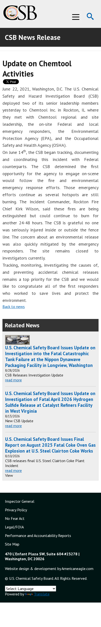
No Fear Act (15, 518)
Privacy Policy (16, 509)
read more (13, 379)
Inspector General (19, 501)
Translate (42, 594)
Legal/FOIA (14, 526)
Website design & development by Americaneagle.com (49, 568)
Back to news (13, 306)
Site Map (12, 544)
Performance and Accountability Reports (38, 535)
